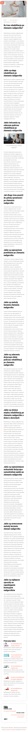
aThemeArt (23, 729)
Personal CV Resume (11, 729)
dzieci (5, 429)
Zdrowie (14, 22)
